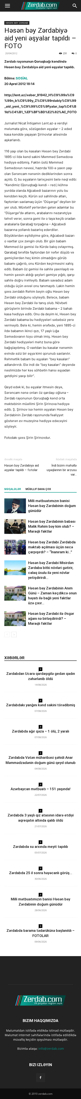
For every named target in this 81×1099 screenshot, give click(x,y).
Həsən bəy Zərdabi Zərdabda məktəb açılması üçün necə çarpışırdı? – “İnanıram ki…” (52, 547)
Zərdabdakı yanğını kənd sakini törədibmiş (40, 705)
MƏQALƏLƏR (12, 489)
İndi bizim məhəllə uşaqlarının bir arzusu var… (62, 470)
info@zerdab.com (51, 1048)
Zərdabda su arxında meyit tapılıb (40, 846)
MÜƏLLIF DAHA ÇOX (38, 489)
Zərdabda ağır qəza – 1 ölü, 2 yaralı (40, 731)
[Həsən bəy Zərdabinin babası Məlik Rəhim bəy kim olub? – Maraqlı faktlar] (15, 526)
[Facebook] (40, 1077)
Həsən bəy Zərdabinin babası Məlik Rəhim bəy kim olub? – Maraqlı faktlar (51, 526)
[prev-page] (7, 634)
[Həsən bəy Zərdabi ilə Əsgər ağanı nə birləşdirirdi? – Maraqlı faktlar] (15, 618)
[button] (7, 6)
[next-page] (14, 634)
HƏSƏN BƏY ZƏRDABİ (17, 22)
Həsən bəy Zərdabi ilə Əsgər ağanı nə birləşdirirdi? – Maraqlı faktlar (51, 618)
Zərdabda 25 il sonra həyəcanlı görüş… (40, 873)
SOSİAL (22, 78)
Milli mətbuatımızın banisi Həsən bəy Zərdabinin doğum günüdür (52, 506)
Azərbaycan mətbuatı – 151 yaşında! (40, 789)
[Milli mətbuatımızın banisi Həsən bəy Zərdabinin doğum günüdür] (15, 505)
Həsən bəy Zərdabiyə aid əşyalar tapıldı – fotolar (21, 468)
